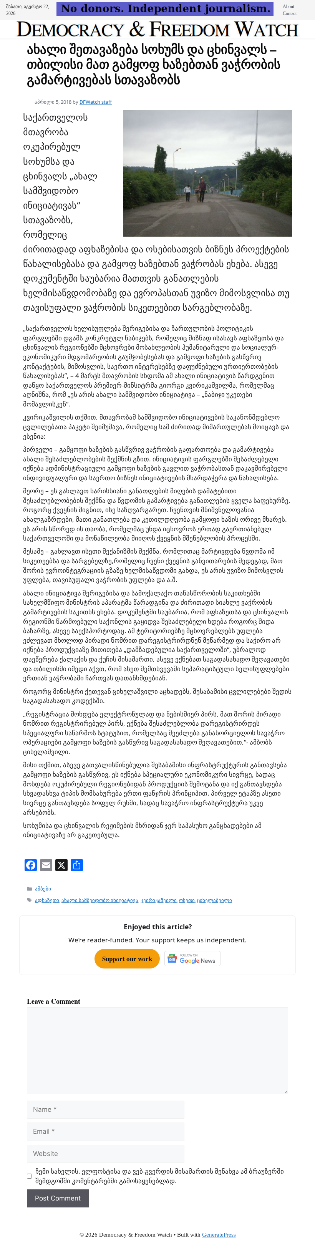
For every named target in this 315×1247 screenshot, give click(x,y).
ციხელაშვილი (214, 900)
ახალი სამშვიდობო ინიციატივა (99, 900)
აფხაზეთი (47, 900)
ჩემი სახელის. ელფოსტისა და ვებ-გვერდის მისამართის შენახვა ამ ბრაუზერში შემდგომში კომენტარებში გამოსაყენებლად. (159, 1176)
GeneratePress (219, 1235)
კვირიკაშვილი (159, 900)
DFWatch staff (96, 101)
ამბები (43, 888)
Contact (290, 13)
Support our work (127, 958)
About (288, 6)
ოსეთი (187, 900)
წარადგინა (151, 602)
